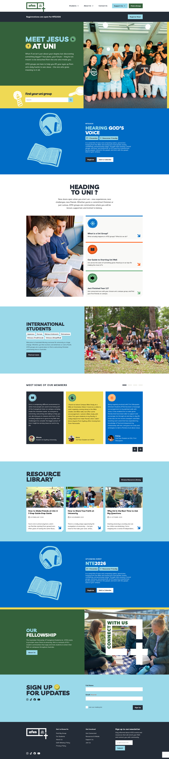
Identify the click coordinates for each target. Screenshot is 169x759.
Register (90, 160)
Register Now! (135, 17)
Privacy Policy (61, 746)
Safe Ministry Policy (63, 743)
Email (91, 695)
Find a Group (136, 6)
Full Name (89, 685)
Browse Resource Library (131, 480)
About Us (87, 6)
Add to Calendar (105, 160)
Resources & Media (92, 736)
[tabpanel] (45, 417)
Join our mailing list (95, 707)
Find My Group (61, 733)
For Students (60, 736)
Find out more (33, 355)
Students (72, 6)
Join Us (88, 743)
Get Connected (91, 733)
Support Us (118, 6)
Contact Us (103, 6)
